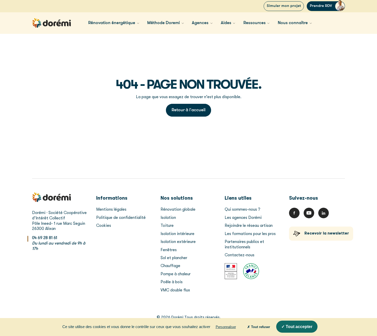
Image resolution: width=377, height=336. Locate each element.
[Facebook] (294, 213)
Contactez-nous (239, 255)
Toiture (167, 225)
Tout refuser (260, 327)
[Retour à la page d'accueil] (51, 23)
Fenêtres (169, 250)
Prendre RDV (321, 6)
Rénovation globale (178, 209)
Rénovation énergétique (111, 23)
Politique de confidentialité (121, 217)
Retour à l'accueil (188, 110)
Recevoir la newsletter (326, 233)
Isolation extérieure (178, 241)
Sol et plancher (174, 258)
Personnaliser (226, 327)
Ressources (254, 23)
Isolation (168, 217)
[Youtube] (309, 213)
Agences (200, 23)
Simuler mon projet (284, 6)
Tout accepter (298, 326)
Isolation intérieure (177, 233)
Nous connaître (293, 23)
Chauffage (170, 265)
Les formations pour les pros (251, 233)
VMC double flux (175, 290)
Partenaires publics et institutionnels (244, 244)
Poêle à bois (172, 282)
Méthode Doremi (163, 23)
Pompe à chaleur (176, 274)
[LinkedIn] (323, 213)
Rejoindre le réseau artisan (249, 225)
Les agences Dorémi (243, 217)
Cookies (103, 225)
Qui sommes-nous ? (242, 209)
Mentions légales (111, 209)
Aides (226, 23)
